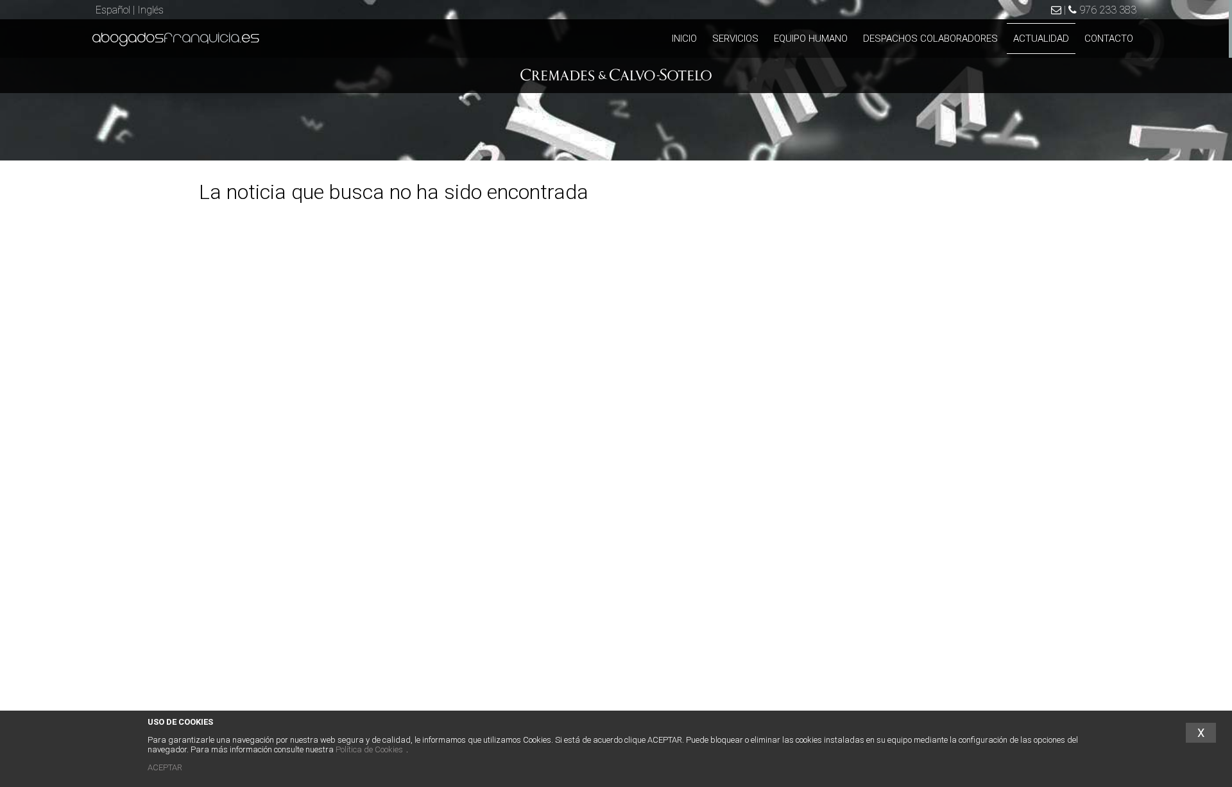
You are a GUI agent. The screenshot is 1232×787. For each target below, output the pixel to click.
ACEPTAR (165, 767)
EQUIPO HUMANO (811, 38)
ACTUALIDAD (1041, 38)
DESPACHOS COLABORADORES (930, 38)
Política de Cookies (369, 749)
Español (113, 10)
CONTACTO (1108, 38)
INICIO (684, 38)
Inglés (150, 10)
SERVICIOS (735, 38)
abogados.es (176, 39)
